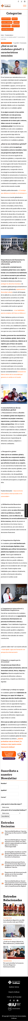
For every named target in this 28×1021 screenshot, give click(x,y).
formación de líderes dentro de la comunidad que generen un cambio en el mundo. (13, 374)
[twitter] (14, 1000)
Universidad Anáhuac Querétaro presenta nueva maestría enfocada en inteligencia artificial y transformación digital (16, 883)
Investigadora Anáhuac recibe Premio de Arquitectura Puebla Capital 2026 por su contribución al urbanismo (16, 854)
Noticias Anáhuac (6, 25)
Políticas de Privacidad (14, 997)
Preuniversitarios (6, 18)
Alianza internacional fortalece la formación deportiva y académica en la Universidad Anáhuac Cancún (15, 864)
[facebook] (10, 1001)
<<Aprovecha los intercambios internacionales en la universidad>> (12, 493)
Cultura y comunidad (7, 22)
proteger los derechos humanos (11, 284)
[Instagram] (24, 1)
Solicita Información (26, 510)
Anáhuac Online (15, 25)
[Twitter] (21, 1)
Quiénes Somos (14, 987)
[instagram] (17, 1001)
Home (2, 35)
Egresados (14, 18)
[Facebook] (18, 1)
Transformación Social (7, 29)
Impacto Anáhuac (14, 992)
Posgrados (16, 22)
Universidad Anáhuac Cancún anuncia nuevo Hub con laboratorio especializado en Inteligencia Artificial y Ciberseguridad (16, 843)
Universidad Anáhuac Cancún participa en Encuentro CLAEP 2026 (16, 832)
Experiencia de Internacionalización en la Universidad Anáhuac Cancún (16, 874)
